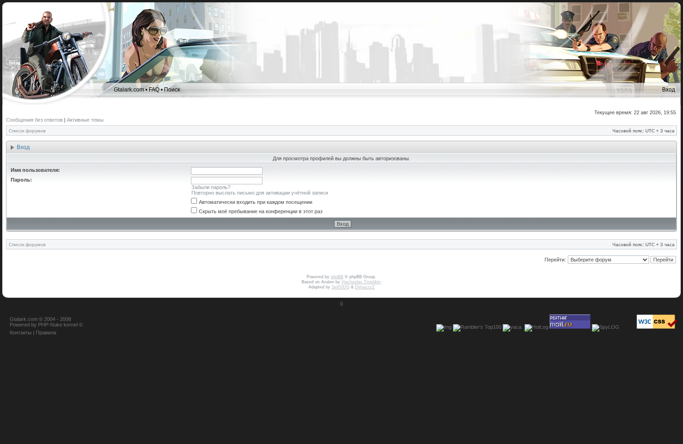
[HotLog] (536, 327)
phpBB (337, 276)
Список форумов (27, 130)
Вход (668, 89)
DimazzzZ (365, 287)
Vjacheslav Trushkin (361, 282)
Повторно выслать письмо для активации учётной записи (259, 193)
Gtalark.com (129, 89)
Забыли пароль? (210, 187)
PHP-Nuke (50, 324)
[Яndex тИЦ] (512, 327)
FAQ (154, 89)
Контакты (21, 332)
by (34, 324)
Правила (46, 332)
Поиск (172, 89)
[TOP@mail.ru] (570, 327)
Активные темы (85, 120)
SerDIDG (340, 287)
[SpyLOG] (605, 327)
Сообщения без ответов (34, 120)
